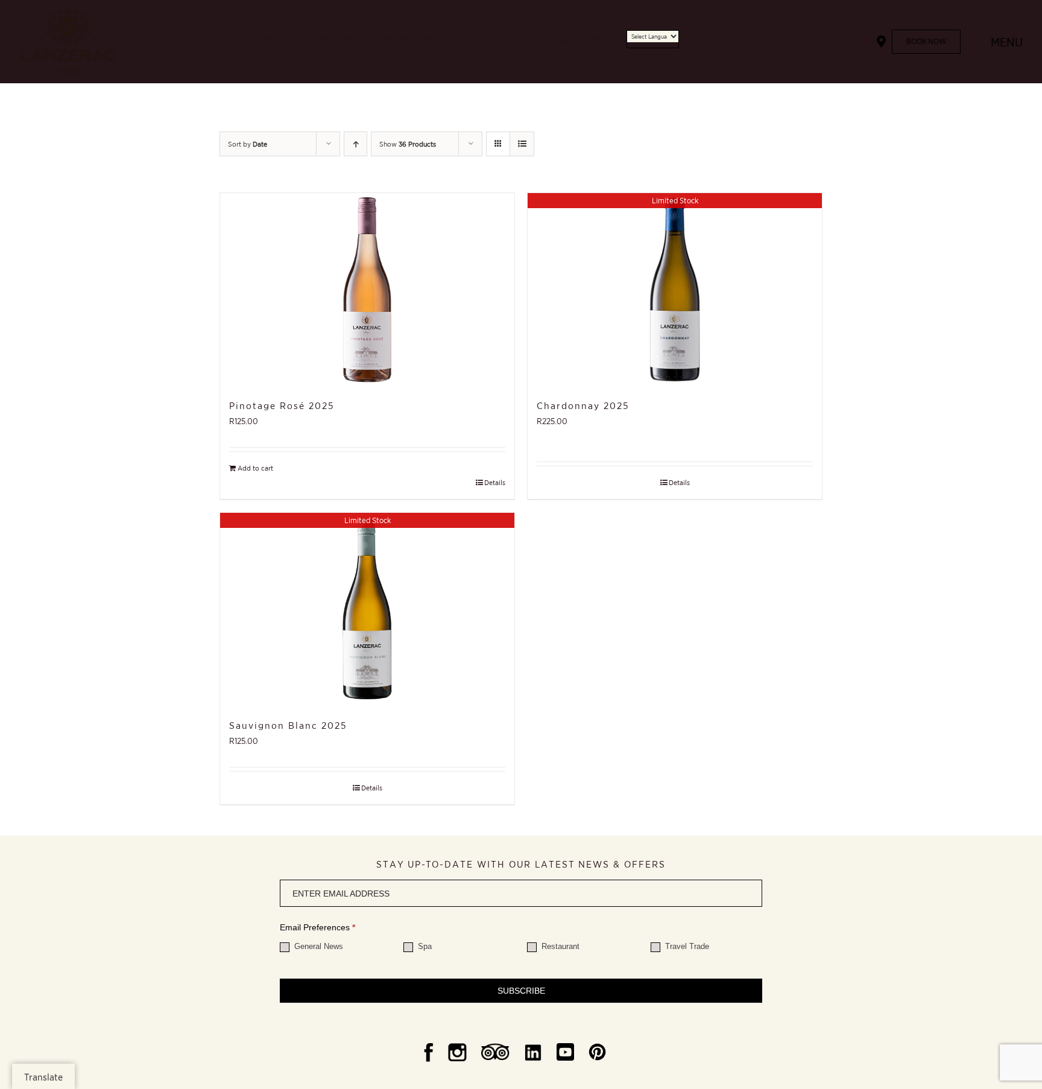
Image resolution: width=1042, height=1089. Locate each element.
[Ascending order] (355, 144)
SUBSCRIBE (521, 990)
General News (317, 946)
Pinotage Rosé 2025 (281, 405)
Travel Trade (686, 946)
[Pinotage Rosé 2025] (367, 289)
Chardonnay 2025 (583, 405)
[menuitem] (277, 41)
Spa (423, 946)
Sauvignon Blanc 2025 (288, 725)
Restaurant (559, 946)
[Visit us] (881, 42)
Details (494, 482)
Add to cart (255, 468)
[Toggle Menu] (976, 41)
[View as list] (522, 144)
